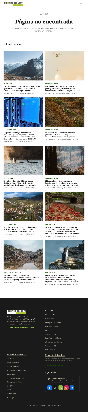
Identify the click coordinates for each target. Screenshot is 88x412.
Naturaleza (49, 319)
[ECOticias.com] (14, 4)
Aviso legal (11, 374)
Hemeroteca (12, 394)
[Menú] (81, 3)
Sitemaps (10, 397)
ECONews (10, 390)
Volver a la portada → (44, 31)
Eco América (50, 350)
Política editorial (13, 366)
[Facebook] (49, 387)
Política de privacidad (15, 378)
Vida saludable (51, 346)
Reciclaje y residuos (53, 338)
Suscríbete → (55, 365)
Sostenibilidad (50, 334)
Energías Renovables (53, 322)
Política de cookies (14, 382)
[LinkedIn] (72, 387)
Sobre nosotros (13, 363)
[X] (55, 387)
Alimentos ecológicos (53, 342)
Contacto (10, 359)
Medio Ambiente (51, 315)
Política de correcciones (16, 370)
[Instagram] (66, 387)
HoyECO (10, 386)
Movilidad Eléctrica (52, 326)
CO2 (46, 330)
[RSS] (60, 387)
